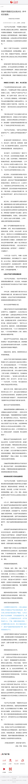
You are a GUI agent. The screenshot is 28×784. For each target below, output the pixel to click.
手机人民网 (16, 763)
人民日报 (4, 763)
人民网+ (10, 763)
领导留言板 (22, 763)
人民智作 (10, 772)
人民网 (1, 6)
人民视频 (4, 772)
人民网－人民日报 (21, 22)
